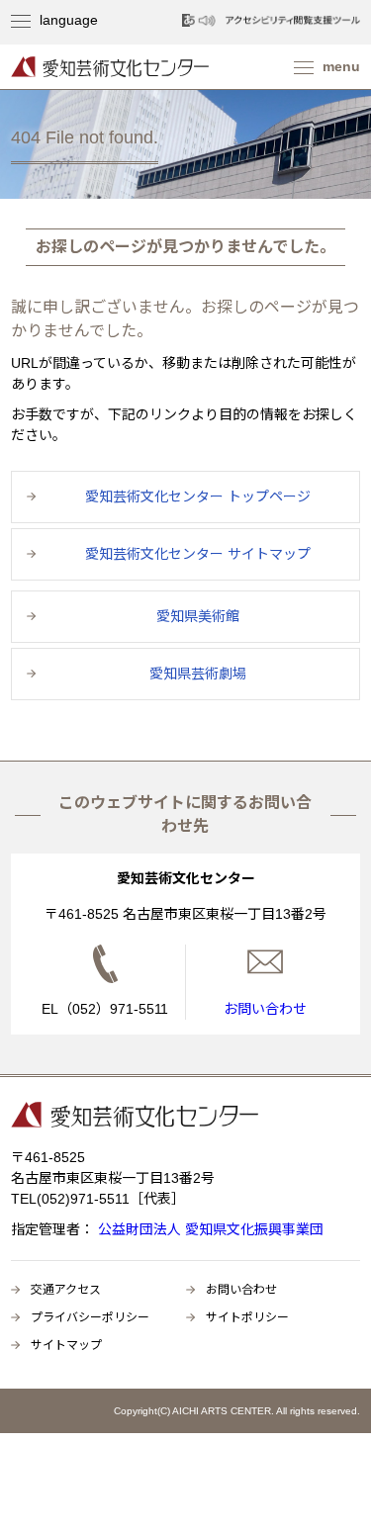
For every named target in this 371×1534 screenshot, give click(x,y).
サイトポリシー (247, 1317)
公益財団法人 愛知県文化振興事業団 (209, 1229)
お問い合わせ (241, 1290)
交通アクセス (66, 1290)
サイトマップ (66, 1345)
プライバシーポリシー (90, 1317)
